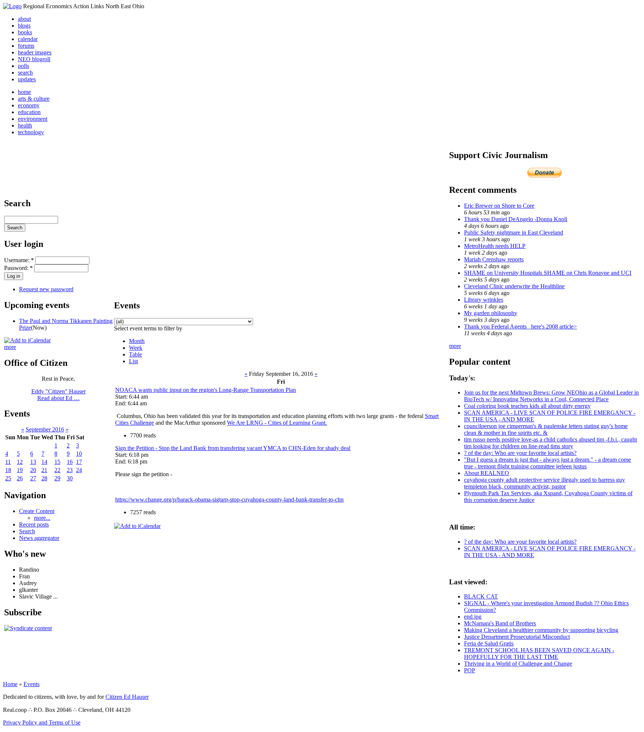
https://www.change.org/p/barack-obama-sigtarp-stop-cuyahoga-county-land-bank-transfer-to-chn (229, 499)
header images (34, 52)
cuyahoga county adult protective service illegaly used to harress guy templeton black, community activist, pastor (544, 483)
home (24, 92)
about (24, 19)
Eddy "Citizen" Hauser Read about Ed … (58, 394)
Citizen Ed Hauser (127, 697)
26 (20, 478)
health (25, 125)
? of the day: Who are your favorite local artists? (520, 453)
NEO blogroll (34, 59)
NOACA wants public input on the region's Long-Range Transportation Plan (205, 390)
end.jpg (473, 616)
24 (79, 470)
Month (137, 341)
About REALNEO (486, 473)
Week (135, 348)
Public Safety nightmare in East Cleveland (513, 232)
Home (10, 684)
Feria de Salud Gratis (489, 643)
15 (57, 462)
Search (27, 531)
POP (469, 670)
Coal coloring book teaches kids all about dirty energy (527, 406)
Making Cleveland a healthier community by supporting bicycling (541, 630)
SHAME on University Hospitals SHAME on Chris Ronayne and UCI (547, 273)
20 (33, 470)
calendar (28, 39)
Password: (18, 268)
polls (23, 66)
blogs (24, 25)
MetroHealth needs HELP (494, 246)
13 (33, 462)
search (25, 72)
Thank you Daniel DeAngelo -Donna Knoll (515, 219)
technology (31, 132)
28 (44, 478)
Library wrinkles (483, 299)
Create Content (36, 511)
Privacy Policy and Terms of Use (41, 722)
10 (79, 453)
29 (57, 478)
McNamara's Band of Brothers (500, 623)
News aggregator (39, 538)
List (133, 361)
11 (8, 462)
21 (44, 470)
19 (20, 470)
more (10, 347)
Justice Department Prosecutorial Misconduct (517, 637)
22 (57, 470)
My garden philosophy (490, 313)
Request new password (46, 289)
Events (31, 684)
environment (32, 119)
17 (79, 462)
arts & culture (34, 98)
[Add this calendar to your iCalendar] (27, 340)
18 (8, 470)
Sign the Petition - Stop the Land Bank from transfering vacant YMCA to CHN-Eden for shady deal (232, 448)
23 (70, 470)
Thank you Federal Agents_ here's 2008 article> (520, 326)
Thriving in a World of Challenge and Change (518, 663)
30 (70, 478)
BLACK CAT (481, 596)
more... (42, 518)
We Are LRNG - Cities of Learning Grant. (277, 423)
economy (29, 105)
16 (70, 462)
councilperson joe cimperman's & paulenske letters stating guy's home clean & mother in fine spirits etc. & (546, 429)
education (29, 112)
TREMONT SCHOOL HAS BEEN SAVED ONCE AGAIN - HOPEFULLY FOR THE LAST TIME (539, 653)
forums (26, 46)
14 (44, 462)
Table (135, 354)
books (25, 32)
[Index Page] (12, 6)
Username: (19, 260)
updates (27, 79)
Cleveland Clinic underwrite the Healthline (514, 286)
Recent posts (34, 524)
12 (20, 462)
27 (33, 478)
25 (8, 478)
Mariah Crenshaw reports (494, 259)
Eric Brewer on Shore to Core (499, 205)
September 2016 (45, 429)
